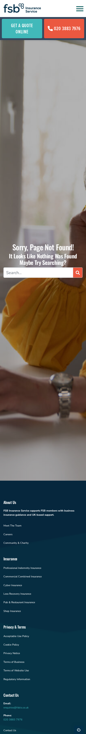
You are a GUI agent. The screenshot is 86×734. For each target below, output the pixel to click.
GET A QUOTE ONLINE (22, 28)
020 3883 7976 (67, 28)
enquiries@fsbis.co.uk (16, 707)
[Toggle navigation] (79, 8)
